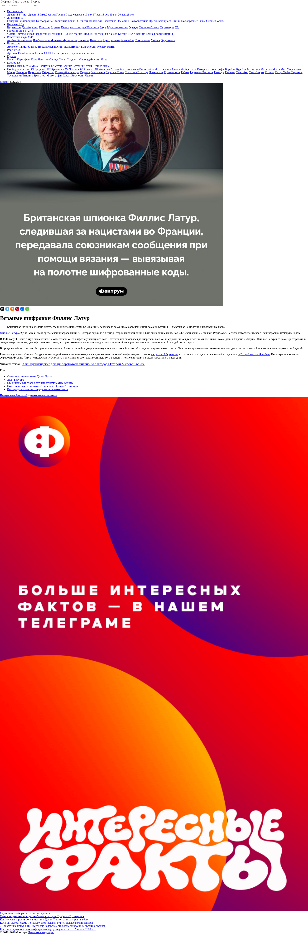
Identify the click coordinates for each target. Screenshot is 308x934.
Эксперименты (106, 46)
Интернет (203, 69)
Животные (16, 17)
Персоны (111, 72)
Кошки (72, 20)
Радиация (196, 72)
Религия (230, 72)
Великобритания (39, 33)
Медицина (253, 69)
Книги (65, 27)
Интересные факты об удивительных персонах (28, 395)
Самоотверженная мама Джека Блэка (29, 376)
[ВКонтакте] (22, 309)
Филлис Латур (9, 332)
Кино (35, 27)
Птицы (176, 20)
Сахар (62, 59)
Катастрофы (217, 69)
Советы (269, 72)
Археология (14, 46)
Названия (21, 72)
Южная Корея (154, 33)
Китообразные (45, 20)
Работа (185, 72)
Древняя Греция (55, 14)
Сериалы (144, 27)
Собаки (219, 20)
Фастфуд (84, 59)
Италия (87, 33)
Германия (56, 33)
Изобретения (188, 69)
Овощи (53, 59)
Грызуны (12, 20)
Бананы (11, 59)
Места (276, 69)
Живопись (92, 27)
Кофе (34, 59)
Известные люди (20, 37)
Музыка (55, 27)
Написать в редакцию (41, 932)
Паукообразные (138, 20)
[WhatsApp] (27, 309)
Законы (166, 69)
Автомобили (118, 69)
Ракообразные (189, 20)
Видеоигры (14, 27)
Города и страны (20, 30)
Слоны (210, 20)
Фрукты (95, 59)
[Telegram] (7, 309)
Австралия (22, 33)
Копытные (60, 20)
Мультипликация (117, 27)
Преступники (111, 40)
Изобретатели (41, 40)
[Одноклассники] (12, 309)
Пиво (120, 72)
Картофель (23, 59)
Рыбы (202, 20)
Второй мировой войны (255, 354)
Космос (13, 62)
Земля (20, 65)
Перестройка (60, 53)
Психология (156, 72)
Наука (13, 43)
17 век (97, 14)
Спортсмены (142, 40)
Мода (103, 27)
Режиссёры (127, 40)
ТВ (177, 27)
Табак (287, 72)
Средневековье (75, 14)
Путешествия (172, 72)
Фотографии (55, 75)
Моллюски (95, 20)
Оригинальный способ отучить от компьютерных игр (40, 382)
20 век (122, 14)
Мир (283, 69)
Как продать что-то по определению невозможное (37, 389)
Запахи (175, 69)
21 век (130, 14)
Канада (113, 33)
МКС (34, 65)
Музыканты (69, 40)
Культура (15, 24)
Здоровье (43, 69)
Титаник (27, 75)
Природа (142, 72)
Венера (11, 65)
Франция (139, 33)
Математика (29, 46)
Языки (89, 75)
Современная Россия (81, 53)
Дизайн (26, 27)
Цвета (67, 75)
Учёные (155, 40)
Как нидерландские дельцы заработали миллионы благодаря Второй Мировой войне (83, 364)
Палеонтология (73, 46)
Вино (142, 69)
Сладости (72, 59)
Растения (207, 72)
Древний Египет (17, 14)
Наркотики (34, 72)
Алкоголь (132, 69)
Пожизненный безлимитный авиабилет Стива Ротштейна (42, 386)
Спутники (79, 65)
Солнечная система (50, 65)
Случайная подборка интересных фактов (25, 913)
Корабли (230, 69)
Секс (252, 72)
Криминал (59, 69)
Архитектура (78, 27)
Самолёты (242, 72)
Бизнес (92, 69)
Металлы (266, 69)
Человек (77, 69)
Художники (168, 40)
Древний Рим (36, 14)
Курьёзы (241, 69)
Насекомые (109, 20)
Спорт (279, 72)
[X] (2, 309)
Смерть (259, 72)
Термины (296, 72)
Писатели (83, 40)
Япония (168, 33)
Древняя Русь (15, 53)
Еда (11, 56)
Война (150, 69)
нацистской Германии (164, 354)
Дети (158, 69)
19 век (113, 14)
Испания (76, 33)
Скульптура (167, 27)
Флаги (11, 33)
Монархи (56, 40)
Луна (27, 65)
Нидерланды (100, 33)
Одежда (133, 27)
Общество (48, 72)
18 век (105, 14)
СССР (48, 53)
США (129, 33)
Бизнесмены (24, 40)
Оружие (85, 72)
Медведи (82, 20)
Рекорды (219, 72)
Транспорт (40, 75)
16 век (88, 14)
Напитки (43, 59)
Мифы (11, 72)
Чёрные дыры (101, 65)
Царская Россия (33, 53)
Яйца (104, 59)
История (15, 11)
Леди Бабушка (15, 379)
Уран (89, 65)
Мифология (294, 69)
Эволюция (89, 46)
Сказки (154, 27)
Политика (131, 72)
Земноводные (27, 20)
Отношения (98, 72)
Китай (122, 33)
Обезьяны (123, 20)
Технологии (14, 75)
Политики (96, 40)
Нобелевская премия (50, 46)
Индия (67, 33)
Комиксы (44, 27)
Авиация (104, 69)
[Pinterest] (17, 309)
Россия (14, 49)
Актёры (12, 40)
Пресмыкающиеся (160, 20)
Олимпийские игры (67, 72)
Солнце (67, 65)
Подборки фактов (20, 69)
